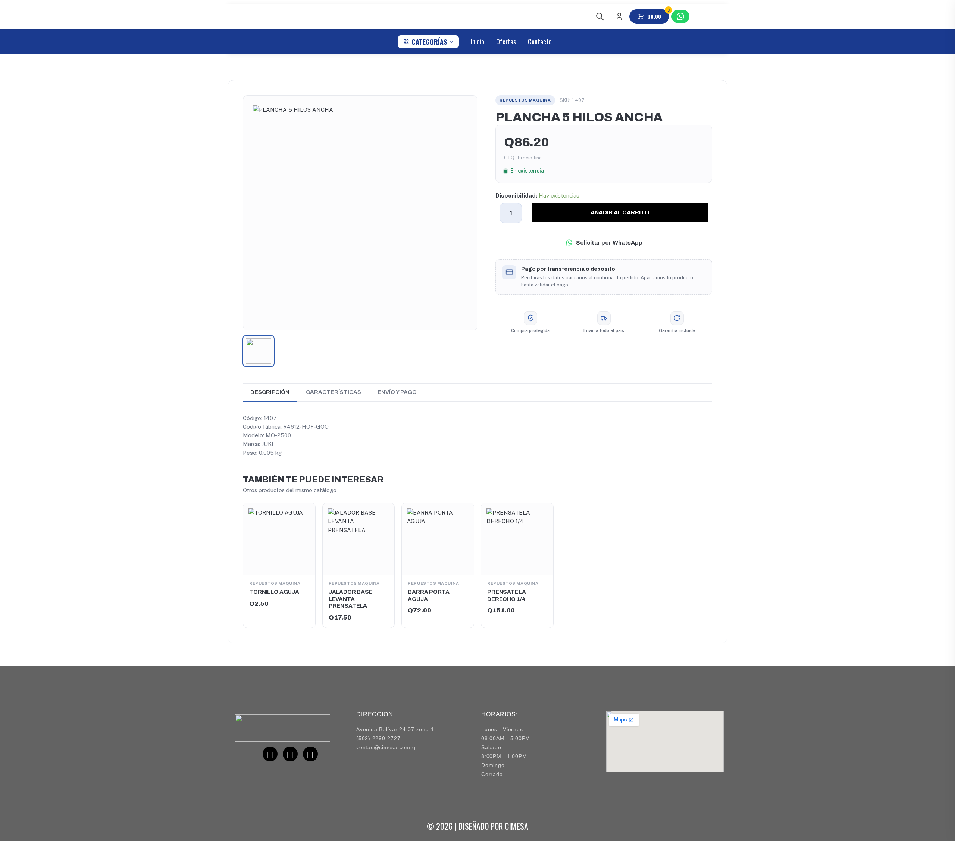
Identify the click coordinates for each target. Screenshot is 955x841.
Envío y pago (397, 392)
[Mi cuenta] (619, 16)
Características (333, 392)
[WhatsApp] (680, 16)
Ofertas (506, 41)
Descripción (269, 392)
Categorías (429, 42)
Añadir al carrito (620, 212)
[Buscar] (600, 16)
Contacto (540, 41)
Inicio (477, 41)
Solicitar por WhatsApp (609, 242)
